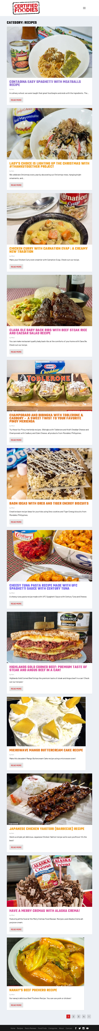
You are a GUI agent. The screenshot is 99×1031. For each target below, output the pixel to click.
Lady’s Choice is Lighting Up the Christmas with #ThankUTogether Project (49, 165)
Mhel (13, 256)
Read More (16, 100)
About (61, 1028)
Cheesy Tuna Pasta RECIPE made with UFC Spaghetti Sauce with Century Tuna (43, 587)
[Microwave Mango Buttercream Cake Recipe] (46, 721)
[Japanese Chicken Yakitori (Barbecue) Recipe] (49, 799)
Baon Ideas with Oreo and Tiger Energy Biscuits (49, 503)
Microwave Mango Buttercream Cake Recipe (46, 750)
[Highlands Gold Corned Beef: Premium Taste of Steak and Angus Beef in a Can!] (49, 637)
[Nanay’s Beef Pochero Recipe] (45, 962)
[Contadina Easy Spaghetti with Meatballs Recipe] (49, 52)
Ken (12, 89)
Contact (69, 1028)
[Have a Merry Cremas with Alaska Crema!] (49, 881)
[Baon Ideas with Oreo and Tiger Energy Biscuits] (49, 474)
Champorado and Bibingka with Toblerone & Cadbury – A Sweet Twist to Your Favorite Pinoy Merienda (46, 418)
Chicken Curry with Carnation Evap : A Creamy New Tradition (48, 250)
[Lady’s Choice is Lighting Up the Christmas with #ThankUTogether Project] (49, 134)
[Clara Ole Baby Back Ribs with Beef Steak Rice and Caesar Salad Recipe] (49, 300)
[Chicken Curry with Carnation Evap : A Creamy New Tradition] (49, 219)
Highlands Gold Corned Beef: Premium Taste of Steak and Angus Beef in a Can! (48, 668)
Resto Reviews (30, 1028)
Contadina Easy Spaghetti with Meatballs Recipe (45, 83)
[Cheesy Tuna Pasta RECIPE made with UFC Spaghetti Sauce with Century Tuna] (49, 555)
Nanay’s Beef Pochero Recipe (33, 990)
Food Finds (42, 1028)
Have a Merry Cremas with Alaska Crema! (44, 911)
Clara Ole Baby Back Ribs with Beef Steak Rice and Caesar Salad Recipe (48, 331)
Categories (52, 1028)
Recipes (20, 1028)
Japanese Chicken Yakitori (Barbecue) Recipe (46, 829)
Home (13, 1028)
